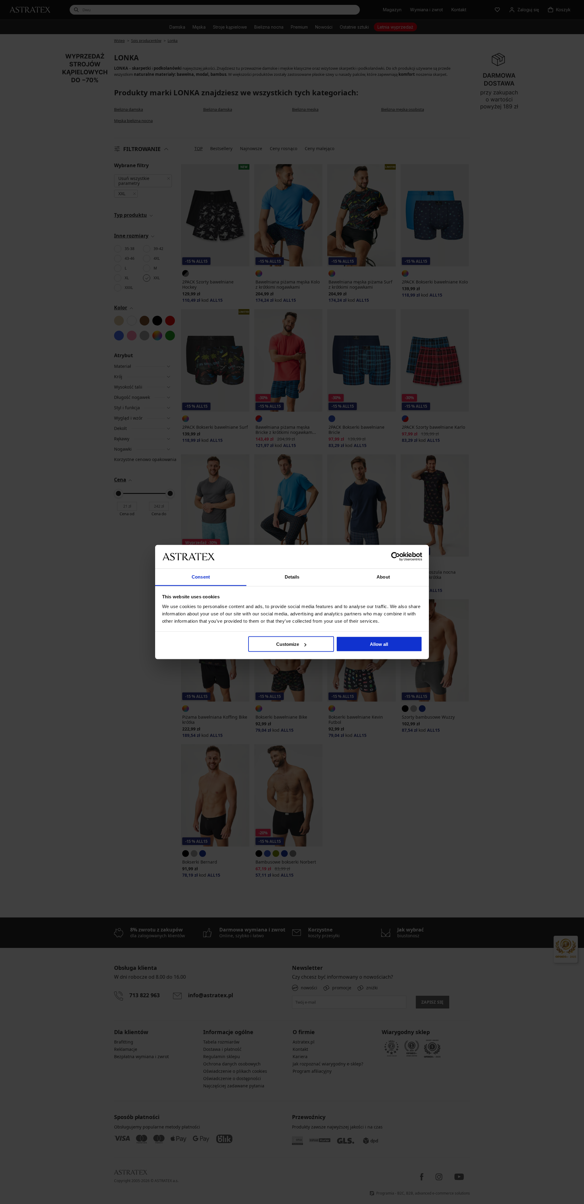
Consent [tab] (201, 576)
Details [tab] (292, 576)
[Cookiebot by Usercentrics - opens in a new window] (395, 556)
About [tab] (383, 576)
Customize (287, 644)
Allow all (379, 644)
